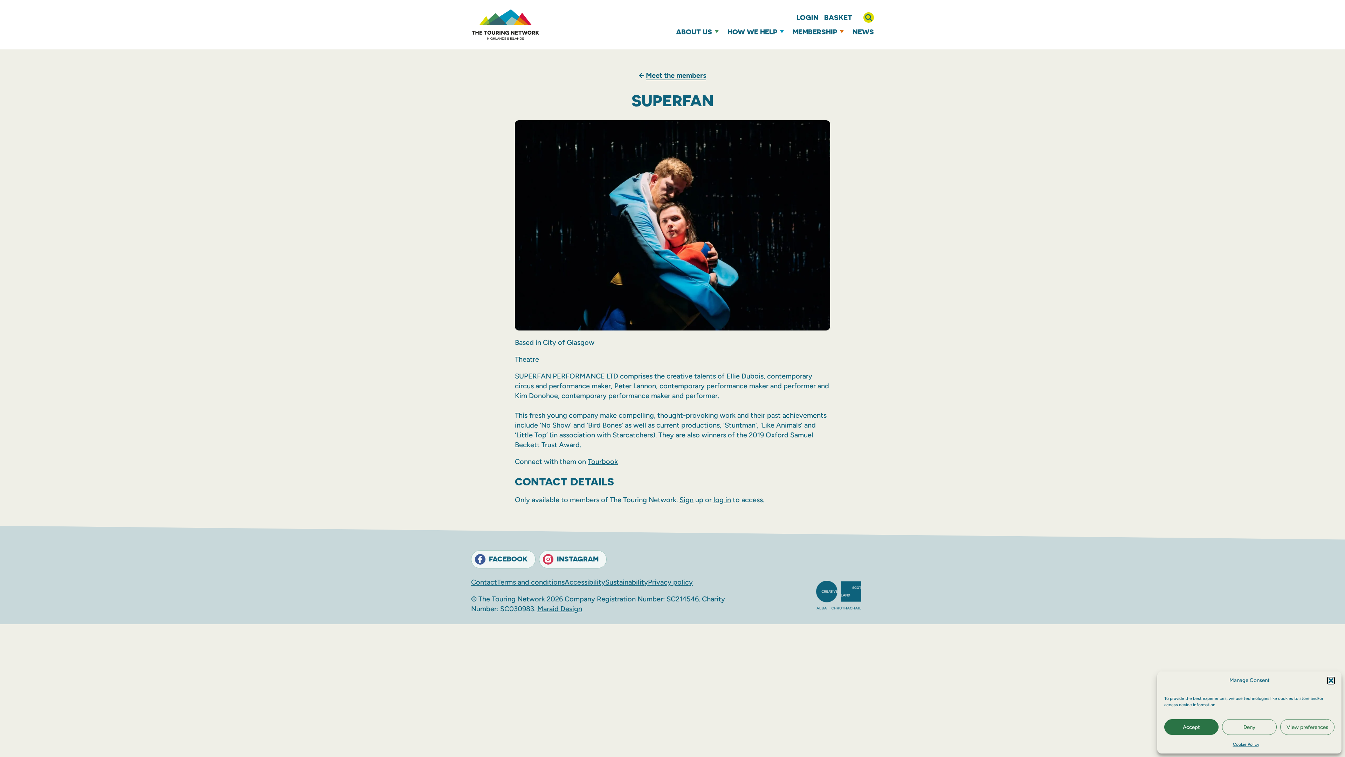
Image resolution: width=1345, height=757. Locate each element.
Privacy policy (670, 582)
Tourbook (603, 461)
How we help (752, 31)
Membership (815, 31)
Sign (687, 500)
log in (722, 500)
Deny (1249, 727)
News (863, 31)
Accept (1191, 727)
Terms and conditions (531, 582)
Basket (838, 17)
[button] (1330, 680)
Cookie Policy (1246, 744)
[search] (868, 17)
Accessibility (585, 582)
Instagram (578, 558)
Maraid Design (559, 609)
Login (807, 17)
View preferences (1307, 727)
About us (694, 31)
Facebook (508, 558)
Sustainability (626, 582)
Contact (484, 582)
